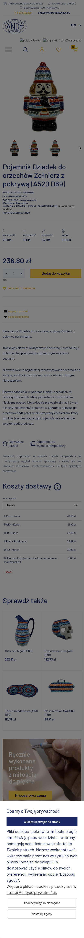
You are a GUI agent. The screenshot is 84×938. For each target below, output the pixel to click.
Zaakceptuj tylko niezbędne (42, 903)
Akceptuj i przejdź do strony (42, 822)
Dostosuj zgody (42, 914)
